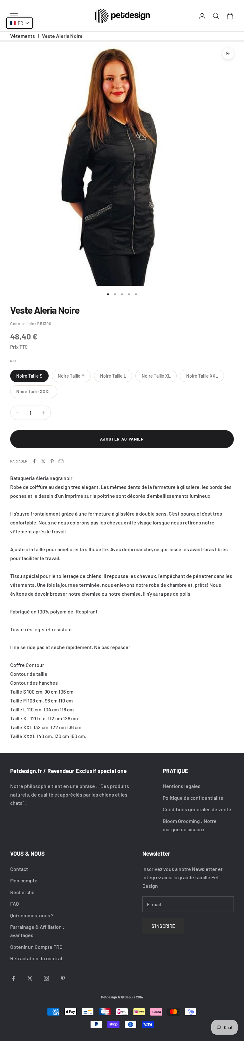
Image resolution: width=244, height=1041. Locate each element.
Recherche (22, 892)
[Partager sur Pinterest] (52, 461)
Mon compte (23, 880)
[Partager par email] (61, 461)
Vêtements (22, 36)
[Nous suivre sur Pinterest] (63, 978)
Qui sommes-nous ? (32, 915)
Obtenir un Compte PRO (36, 947)
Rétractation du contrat (36, 958)
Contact (19, 869)
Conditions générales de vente (197, 809)
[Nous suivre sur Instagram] (46, 978)
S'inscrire (163, 926)
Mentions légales (181, 786)
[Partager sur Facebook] (34, 461)
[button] (19, 23)
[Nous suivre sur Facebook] (13, 978)
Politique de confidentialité (193, 798)
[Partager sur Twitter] (43, 461)
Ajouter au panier (122, 439)
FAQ (14, 904)
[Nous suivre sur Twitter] (30, 978)
